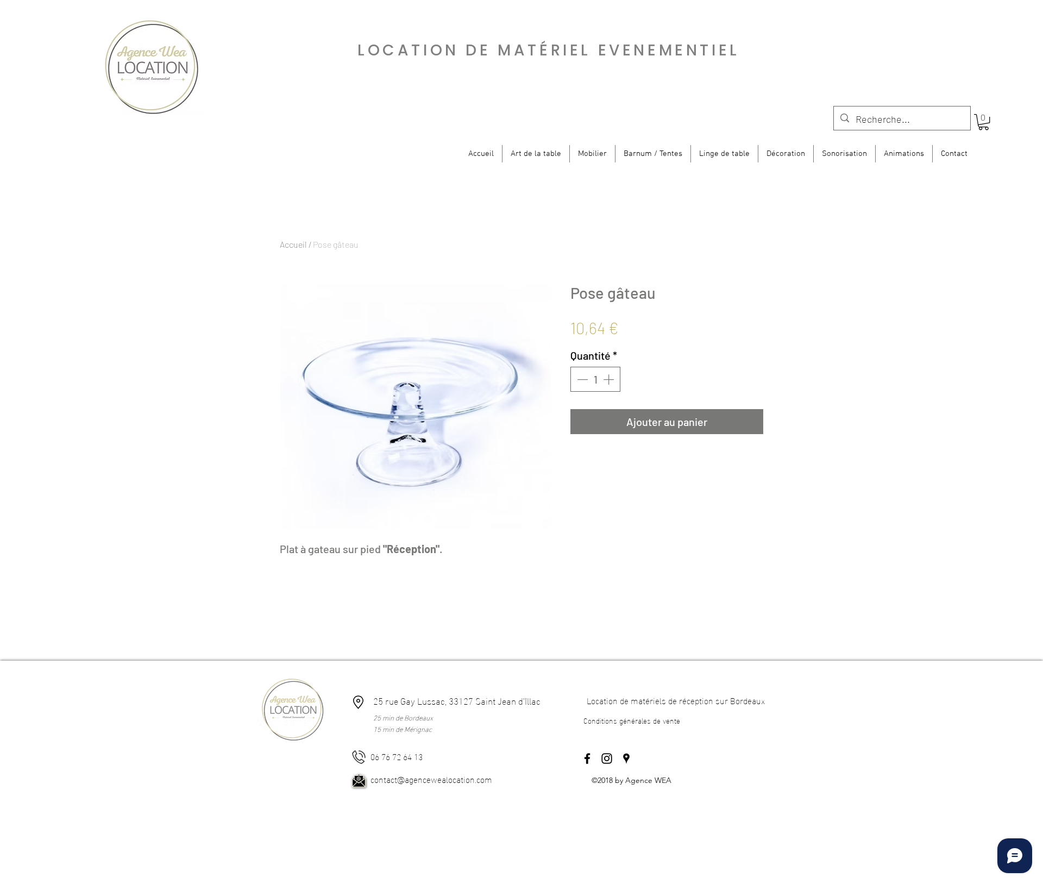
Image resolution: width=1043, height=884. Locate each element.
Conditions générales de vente (631, 720)
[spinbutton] (595, 379)
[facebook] (587, 758)
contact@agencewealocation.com (431, 779)
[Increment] (609, 379)
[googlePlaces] (626, 758)
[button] (983, 122)
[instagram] (607, 758)
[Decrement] (581, 379)
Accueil (293, 244)
